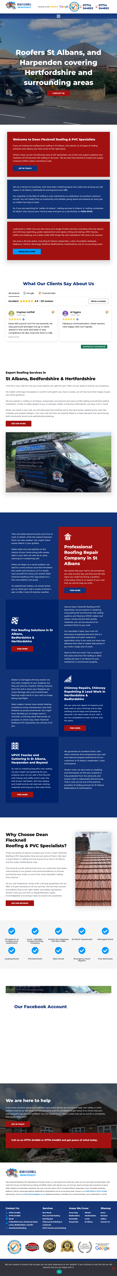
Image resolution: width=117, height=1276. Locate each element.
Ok (59, 1272)
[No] (113, 1268)
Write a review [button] (98, 301)
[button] (58, 16)
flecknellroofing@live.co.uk (34, 1194)
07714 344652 (32, 1140)
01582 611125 (86, 211)
